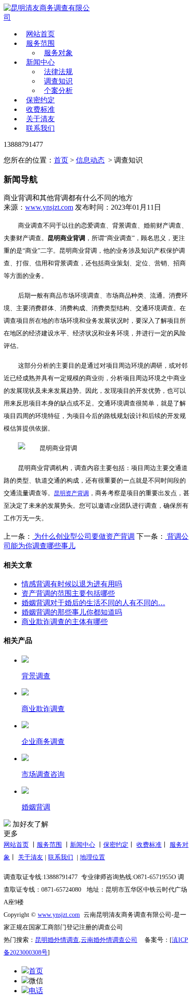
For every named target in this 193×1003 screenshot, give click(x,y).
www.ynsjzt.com (49, 207)
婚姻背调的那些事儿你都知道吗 (72, 612)
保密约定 (40, 100)
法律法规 (58, 71)
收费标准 (40, 109)
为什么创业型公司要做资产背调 (83, 536)
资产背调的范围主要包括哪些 (68, 593)
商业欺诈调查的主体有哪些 (65, 621)
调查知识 (58, 81)
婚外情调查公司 (115, 940)
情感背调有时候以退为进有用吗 (72, 584)
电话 (36, 990)
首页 (61, 160)
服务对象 (58, 53)
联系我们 (40, 128)
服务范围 (40, 43)
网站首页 (40, 34)
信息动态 (90, 160)
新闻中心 (40, 62)
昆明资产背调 (71, 493)
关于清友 (40, 119)
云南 (87, 940)
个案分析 (58, 90)
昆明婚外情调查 (57, 940)
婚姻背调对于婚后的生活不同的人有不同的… (93, 603)
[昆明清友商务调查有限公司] (48, 13)
